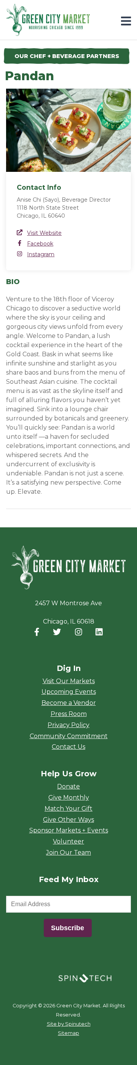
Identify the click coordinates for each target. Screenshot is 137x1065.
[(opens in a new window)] (85, 977)
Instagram (40, 254)
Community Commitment (69, 736)
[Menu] (126, 21)
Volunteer (68, 841)
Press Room (69, 714)
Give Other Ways (68, 819)
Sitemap (68, 1033)
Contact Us (68, 746)
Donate (68, 786)
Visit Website (44, 232)
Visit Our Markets (69, 681)
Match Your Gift (68, 808)
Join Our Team (68, 852)
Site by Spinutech (69, 1024)
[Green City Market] (68, 568)
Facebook (40, 243)
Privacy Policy (68, 725)
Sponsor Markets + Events (68, 830)
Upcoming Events (68, 691)
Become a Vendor (68, 702)
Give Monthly (68, 797)
